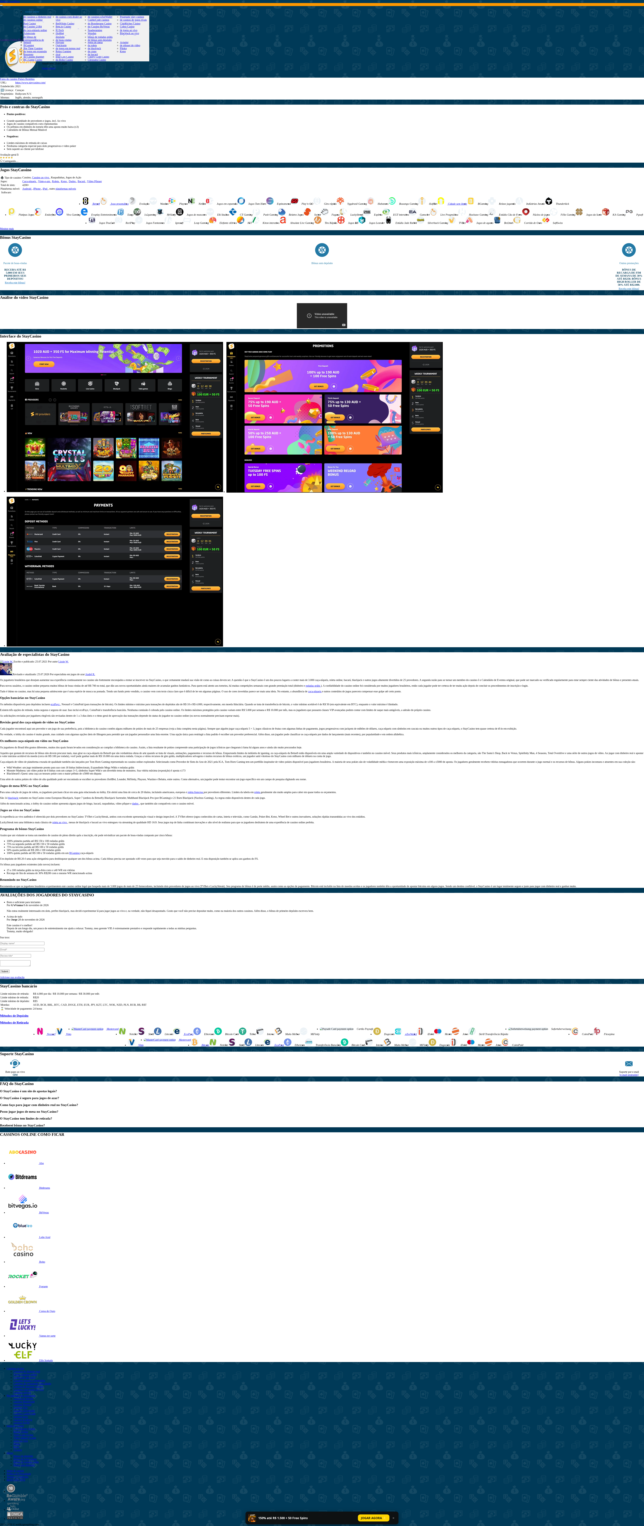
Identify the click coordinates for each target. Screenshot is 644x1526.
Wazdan (92, 33)
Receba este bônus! (15, 282)
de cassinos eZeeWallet (100, 16)
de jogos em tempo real (68, 48)
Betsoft (27, 42)
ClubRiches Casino (130, 23)
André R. (90, 674)
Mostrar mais (7, 228)
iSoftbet (60, 33)
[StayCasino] (21, 67)
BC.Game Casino (32, 59)
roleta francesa (196, 792)
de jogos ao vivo (128, 30)
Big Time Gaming (33, 48)
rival (58, 54)
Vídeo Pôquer (94, 181)
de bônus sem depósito (100, 40)
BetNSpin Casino (65, 23)
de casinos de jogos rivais (133, 19)
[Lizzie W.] (7, 661)
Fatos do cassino (9, 79)
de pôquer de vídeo (130, 45)
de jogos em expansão (35, 51)
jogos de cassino (33, 25)
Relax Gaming (63, 51)
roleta (257, 792)
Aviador (124, 42)
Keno (123, 51)
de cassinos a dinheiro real (37, 16)
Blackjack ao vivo (129, 33)
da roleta (92, 45)
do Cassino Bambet (33, 56)
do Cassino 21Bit (32, 26)
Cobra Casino (127, 26)
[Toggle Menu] (1, 5)
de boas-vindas (63, 40)
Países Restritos (26, 79)
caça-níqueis (315, 691)
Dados (72, 181)
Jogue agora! (49, 68)
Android (27, 188)
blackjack (13, 797)
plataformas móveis (66, 188)
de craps (92, 51)
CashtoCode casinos (98, 19)
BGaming (28, 45)
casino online (32, 11)
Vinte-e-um (44, 181)
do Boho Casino (64, 59)
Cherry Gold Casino (98, 56)
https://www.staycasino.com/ (30, 82)
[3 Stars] (6, 158)
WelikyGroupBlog (10, 1)
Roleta (56, 181)
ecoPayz (55, 704)
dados (135, 803)
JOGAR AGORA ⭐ (373, 1518)
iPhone (37, 188)
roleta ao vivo (59, 822)
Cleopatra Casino (97, 59)
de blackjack (94, 48)
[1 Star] (1, 158)
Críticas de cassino (35, 18)
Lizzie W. (63, 661)
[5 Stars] (12, 158)
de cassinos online (33, 19)
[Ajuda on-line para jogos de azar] (13, 1509)
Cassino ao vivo (41, 177)
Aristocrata (29, 33)
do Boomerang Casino (100, 23)
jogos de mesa (95, 42)
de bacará (93, 54)
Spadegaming (95, 30)
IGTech (60, 30)
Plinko (123, 48)
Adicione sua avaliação (12, 977)
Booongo (28, 54)
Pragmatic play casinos (132, 16)
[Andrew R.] (6, 674)
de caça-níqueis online (35, 30)
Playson (60, 42)
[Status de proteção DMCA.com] (15, 1518)
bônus (28, 31)
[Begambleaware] (17, 1500)
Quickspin (61, 45)
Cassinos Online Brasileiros (15, 39)
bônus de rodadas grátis (100, 37)
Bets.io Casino (63, 26)
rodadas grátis (313, 685)
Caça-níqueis (29, 181)
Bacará (82, 181)
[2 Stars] (4, 158)
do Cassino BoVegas (99, 26)
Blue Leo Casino (65, 56)
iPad (45, 188)
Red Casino (29, 23)
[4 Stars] (9, 158)
